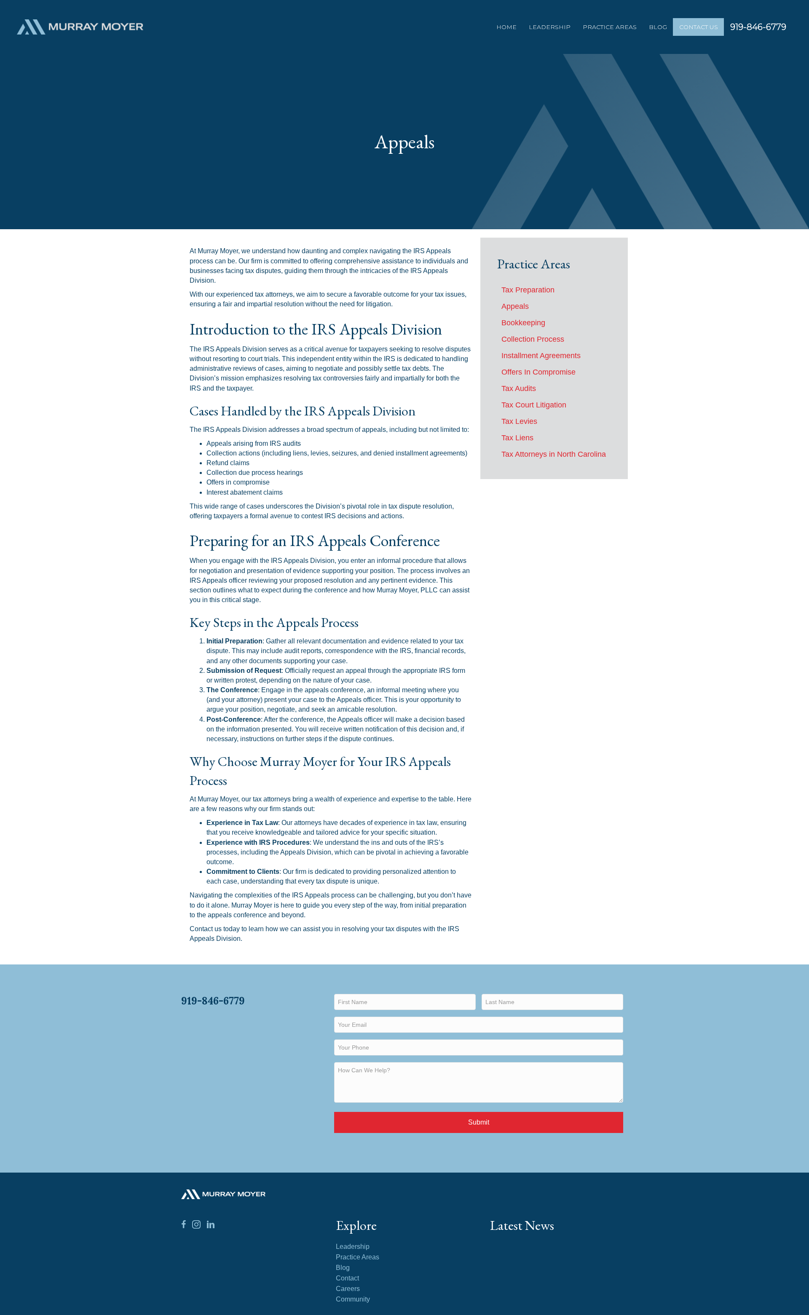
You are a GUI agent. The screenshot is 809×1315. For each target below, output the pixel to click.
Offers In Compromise (538, 372)
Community (353, 1299)
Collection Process (532, 339)
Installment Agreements (541, 355)
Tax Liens (517, 438)
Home (506, 27)
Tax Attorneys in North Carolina (553, 454)
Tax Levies (519, 421)
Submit (478, 1122)
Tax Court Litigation (533, 405)
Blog (658, 27)
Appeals (515, 306)
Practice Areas (610, 27)
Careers (348, 1289)
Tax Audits (518, 388)
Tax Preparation (528, 290)
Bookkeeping (523, 323)
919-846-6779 (758, 27)
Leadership (550, 27)
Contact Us (698, 27)
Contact (347, 1278)
